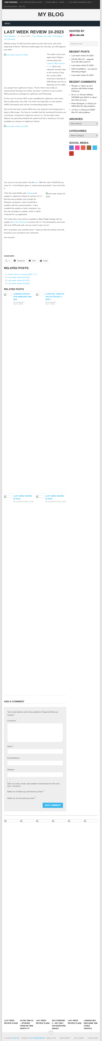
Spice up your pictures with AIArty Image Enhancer (82, 88)
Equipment (65, 1038)
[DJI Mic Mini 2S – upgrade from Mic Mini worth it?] (27, 918)
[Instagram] (89, 147)
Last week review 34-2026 (31, 2)
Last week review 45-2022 (19, 280)
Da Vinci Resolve (19, 222)
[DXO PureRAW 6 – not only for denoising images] (59, 918)
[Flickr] (77, 147)
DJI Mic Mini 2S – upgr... (55, 2)
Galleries (79, 1038)
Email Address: (14, 758)
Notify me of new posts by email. (21, 798)
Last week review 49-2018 (19, 283)
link (36, 182)
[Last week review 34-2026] (11, 918)
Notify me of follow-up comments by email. (25, 792)
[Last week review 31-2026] (43, 918)
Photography (57, 36)
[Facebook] (71, 147)
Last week (48, 36)
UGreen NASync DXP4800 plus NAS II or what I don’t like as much (84, 97)
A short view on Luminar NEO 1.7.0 (22, 274)
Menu (7, 23)
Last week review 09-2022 (19, 277)
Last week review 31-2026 (80, 2)
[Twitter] (95, 147)
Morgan (74, 86)
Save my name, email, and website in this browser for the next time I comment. (33, 785)
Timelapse (92, 1038)
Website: (11, 770)
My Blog (51, 14)
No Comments (9, 39)
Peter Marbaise (10, 36)
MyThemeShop (38, 1038)
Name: (10, 746)
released (30, 193)
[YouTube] (71, 153)
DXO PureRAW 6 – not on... (15, 7)
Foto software (37, 36)
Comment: (12, 720)
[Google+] (83, 147)
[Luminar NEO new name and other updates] (91, 918)
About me (51, 1038)
